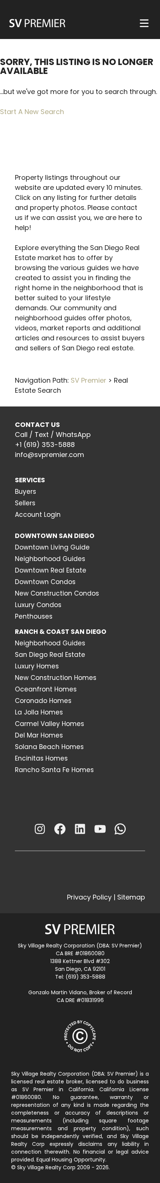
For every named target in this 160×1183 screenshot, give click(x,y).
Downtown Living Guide (52, 547)
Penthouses (33, 616)
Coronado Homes (43, 700)
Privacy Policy (89, 897)
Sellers (25, 503)
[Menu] (144, 23)
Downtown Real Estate (50, 570)
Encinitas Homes (41, 758)
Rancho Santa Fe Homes (54, 769)
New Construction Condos (57, 593)
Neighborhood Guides (50, 558)
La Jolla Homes (39, 712)
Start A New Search (32, 111)
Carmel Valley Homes (49, 723)
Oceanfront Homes (46, 689)
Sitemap (131, 897)
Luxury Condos (38, 604)
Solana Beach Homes (49, 746)
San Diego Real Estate (50, 654)
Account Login (38, 514)
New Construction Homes (55, 677)
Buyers (25, 491)
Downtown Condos (45, 581)
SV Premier (88, 380)
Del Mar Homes (39, 735)
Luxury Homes (37, 666)
